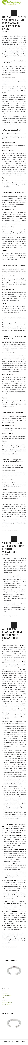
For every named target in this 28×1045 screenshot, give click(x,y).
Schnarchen (5, 31)
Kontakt (3, 990)
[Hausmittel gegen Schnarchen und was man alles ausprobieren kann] (14, 13)
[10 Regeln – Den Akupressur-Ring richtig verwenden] (14, 539)
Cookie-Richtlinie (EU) (6, 1004)
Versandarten (5, 993)
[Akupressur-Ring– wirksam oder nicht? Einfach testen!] (14, 625)
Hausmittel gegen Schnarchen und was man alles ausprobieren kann (14, 23)
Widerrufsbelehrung (6, 995)
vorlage (15, 530)
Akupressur (5, 554)
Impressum (4, 1000)
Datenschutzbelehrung (7, 1002)
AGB (3, 997)
